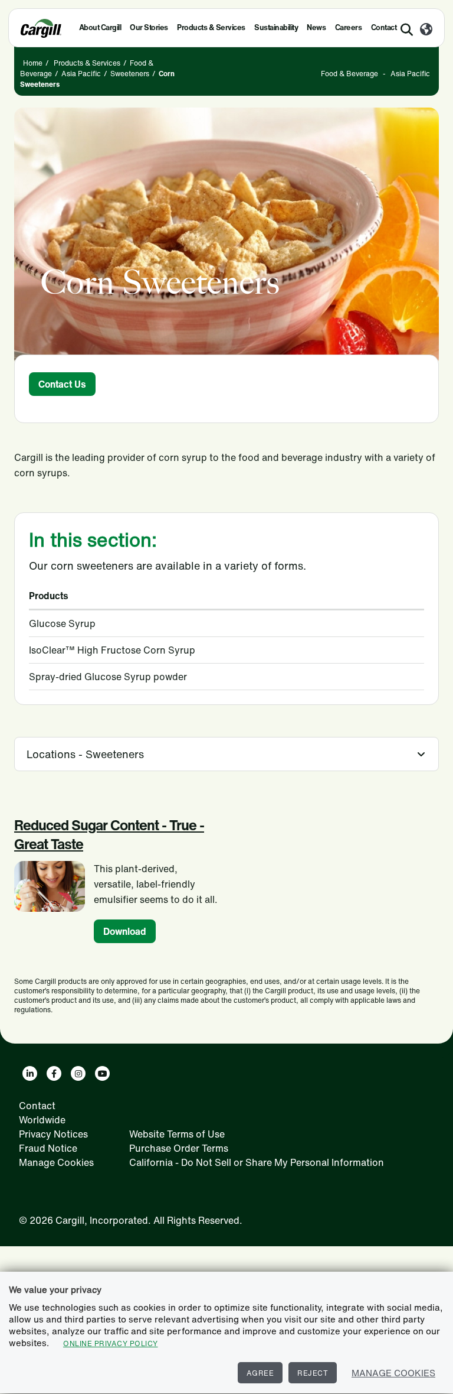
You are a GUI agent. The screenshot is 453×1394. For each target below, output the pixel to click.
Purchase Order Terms (178, 1148)
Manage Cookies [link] (56, 1162)
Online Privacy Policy (110, 1343)
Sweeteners (129, 74)
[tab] (226, 754)
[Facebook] (54, 1073)
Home (32, 63)
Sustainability (276, 27)
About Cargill (100, 27)
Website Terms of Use (177, 1134)
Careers (348, 27)
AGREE (260, 1373)
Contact (37, 1106)
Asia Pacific (81, 74)
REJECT (312, 1373)
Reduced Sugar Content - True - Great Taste (109, 834)
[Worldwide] (426, 30)
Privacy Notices (53, 1134)
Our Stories (149, 27)
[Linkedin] (29, 1073)
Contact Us (62, 384)
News (316, 27)
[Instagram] (78, 1073)
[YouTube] (102, 1073)
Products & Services (211, 27)
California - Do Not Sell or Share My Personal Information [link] (256, 1162)
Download (124, 931)
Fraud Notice (48, 1148)
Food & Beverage (349, 74)
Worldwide (42, 1120)
